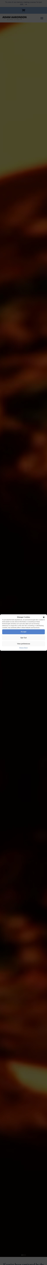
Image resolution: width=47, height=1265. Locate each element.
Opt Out (23, 638)
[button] (44, 617)
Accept (23, 632)
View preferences (23, 644)
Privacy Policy (23, 647)
